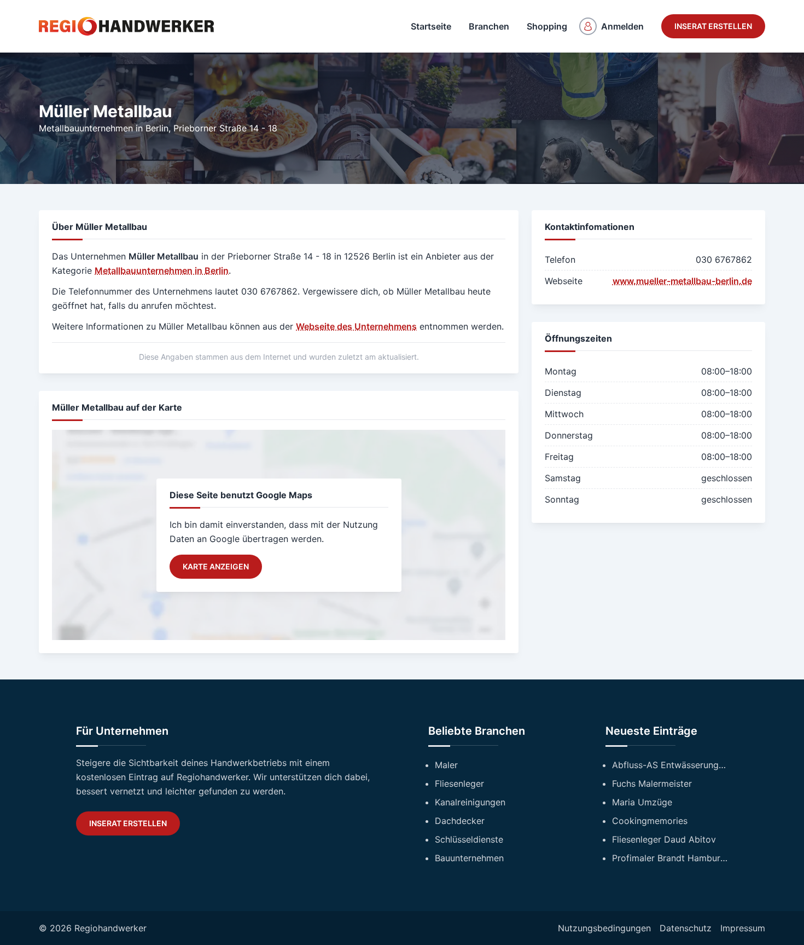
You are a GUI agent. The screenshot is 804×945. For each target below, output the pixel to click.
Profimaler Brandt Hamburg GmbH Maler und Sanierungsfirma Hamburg (670, 857)
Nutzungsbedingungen (604, 928)
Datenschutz (686, 928)
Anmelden (622, 26)
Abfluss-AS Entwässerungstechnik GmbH (670, 764)
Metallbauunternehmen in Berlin (103, 128)
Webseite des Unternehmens (356, 326)
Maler (446, 764)
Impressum (742, 928)
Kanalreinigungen (470, 802)
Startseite (431, 26)
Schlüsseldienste (469, 839)
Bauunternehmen (469, 857)
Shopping (547, 26)
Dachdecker (460, 820)
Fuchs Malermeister (652, 783)
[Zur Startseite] (126, 26)
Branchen (489, 26)
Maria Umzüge (642, 802)
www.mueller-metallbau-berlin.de (682, 280)
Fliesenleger (459, 783)
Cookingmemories (650, 820)
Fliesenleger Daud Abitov (664, 839)
